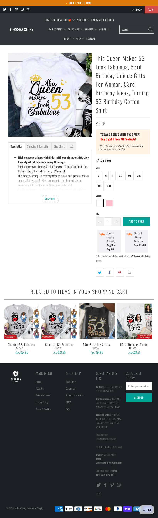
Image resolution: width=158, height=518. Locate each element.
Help (79, 38)
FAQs (68, 409)
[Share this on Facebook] (110, 272)
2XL (129, 175)
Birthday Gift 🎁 (62, 20)
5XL (109, 186)
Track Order (71, 382)
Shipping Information (74, 395)
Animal (103, 29)
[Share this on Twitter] (100, 272)
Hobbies (89, 29)
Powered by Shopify (35, 508)
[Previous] (7, 329)
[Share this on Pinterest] (120, 272)
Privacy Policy (42, 402)
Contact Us (70, 388)
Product (82, 20)
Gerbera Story (20, 508)
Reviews (90, 38)
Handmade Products (102, 20)
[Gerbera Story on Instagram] (22, 9)
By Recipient (56, 29)
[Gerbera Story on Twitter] (4, 9)
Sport (67, 38)
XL (120, 175)
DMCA (68, 402)
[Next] (150, 329)
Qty (97, 214)
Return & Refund (43, 395)
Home (48, 20)
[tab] (16, 146)
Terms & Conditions (44, 409)
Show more (50, 198)
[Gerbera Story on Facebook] (10, 9)
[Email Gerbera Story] (27, 9)
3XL (139, 175)
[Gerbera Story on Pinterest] (16, 9)
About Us (40, 388)
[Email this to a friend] (130, 272)
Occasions (74, 29)
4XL (100, 186)
